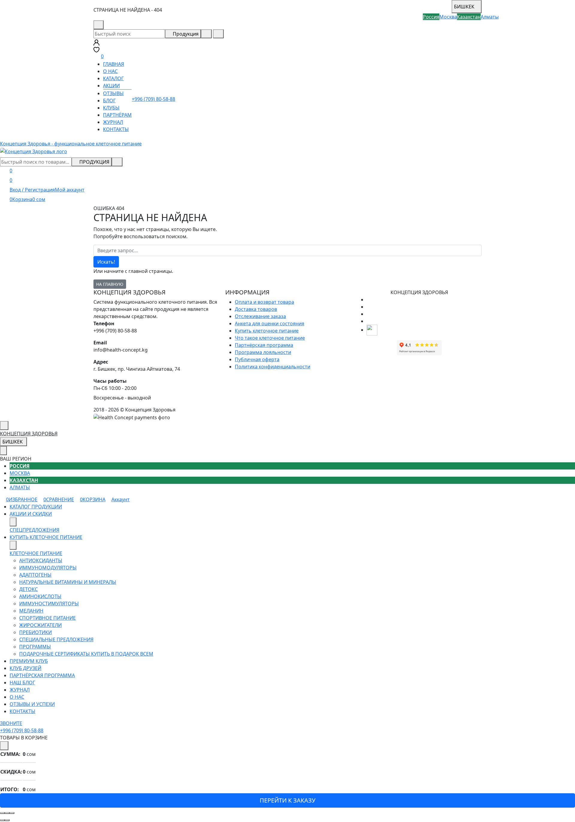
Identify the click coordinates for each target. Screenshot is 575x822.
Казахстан (24, 480)
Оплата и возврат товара (264, 302)
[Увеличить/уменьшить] (12, 813)
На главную (109, 284)
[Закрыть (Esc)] (2, 813)
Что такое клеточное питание (270, 338)
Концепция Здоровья (29, 433)
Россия (20, 466)
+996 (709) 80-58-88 (129, 25)
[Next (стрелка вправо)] (7, 820)
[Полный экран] (7, 813)
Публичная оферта (257, 359)
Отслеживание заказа (260, 316)
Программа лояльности (263, 352)
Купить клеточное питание (267, 330)
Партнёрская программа (264, 345)
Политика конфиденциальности (272, 366)
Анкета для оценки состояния (269, 323)
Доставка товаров (256, 309)
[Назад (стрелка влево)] (2, 820)
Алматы (20, 487)
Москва (20, 473)
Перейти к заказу (287, 800)
